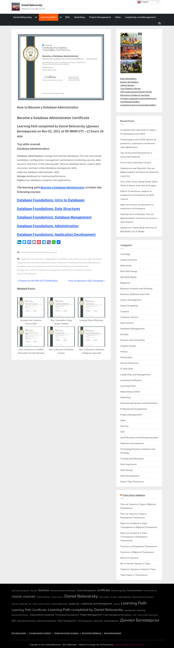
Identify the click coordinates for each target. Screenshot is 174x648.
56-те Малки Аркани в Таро (135, 563)
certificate (103, 590)
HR (30, 604)
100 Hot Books (127, 85)
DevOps (124, 334)
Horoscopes (126, 357)
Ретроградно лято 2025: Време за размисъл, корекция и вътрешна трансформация (138, 143)
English (145, 2)
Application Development (32, 259)
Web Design (126, 470)
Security (124, 426)
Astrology (125, 254)
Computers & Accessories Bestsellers (138, 105)
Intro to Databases (36, 266)
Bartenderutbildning (91, 633)
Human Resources (129, 363)
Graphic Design (128, 345)
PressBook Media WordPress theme (129, 644)
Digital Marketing (124, 597)
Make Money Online (130, 391)
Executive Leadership (20, 604)
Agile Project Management (20, 591)
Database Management (46, 252)
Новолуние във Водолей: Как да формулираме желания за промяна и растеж (139, 172)
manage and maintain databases (32, 270)
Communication (134, 590)
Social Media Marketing (26, 621)
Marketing (79, 17)
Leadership (73, 603)
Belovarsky (126, 265)
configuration (50, 259)
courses (29, 596)
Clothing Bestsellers (130, 101)
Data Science (127, 322)
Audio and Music (128, 259)
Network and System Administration (138, 403)
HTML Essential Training (41, 604)
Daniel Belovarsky (31, 5)
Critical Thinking (43, 597)
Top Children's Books (130, 88)
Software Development (132, 443)
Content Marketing (150, 591)
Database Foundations (67, 262)
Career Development (130, 300)
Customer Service (129, 317)
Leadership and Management (140, 17)
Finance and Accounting (132, 340)
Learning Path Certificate (29, 610)
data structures (94, 259)
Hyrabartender (19, 633)
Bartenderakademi (112, 633)
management (54, 270)
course (17, 596)
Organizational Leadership (42, 614)
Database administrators (28, 262)
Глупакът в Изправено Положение (138, 546)
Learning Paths (49, 17)
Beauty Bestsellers (129, 82)
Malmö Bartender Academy (67, 633)
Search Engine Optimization (148, 615)
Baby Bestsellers (128, 78)
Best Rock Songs (128, 271)
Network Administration (20, 615)
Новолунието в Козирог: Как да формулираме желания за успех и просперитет (138, 218)
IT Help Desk (126, 368)
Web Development (129, 475)
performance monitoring (72, 270)
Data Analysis (104, 597)
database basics (48, 262)
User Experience (128, 464)
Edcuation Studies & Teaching (134, 95)
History (124, 351)
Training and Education (132, 458)
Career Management (86, 590)
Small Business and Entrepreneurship (139, 437)
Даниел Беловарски (26, 273)
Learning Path (134, 603)
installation (22, 266)
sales (135, 615)
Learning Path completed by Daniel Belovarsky (67, 266)
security (87, 270)
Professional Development (133, 409)
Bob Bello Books (128, 277)
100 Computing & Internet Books (136, 91)
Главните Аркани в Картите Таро (138, 569)
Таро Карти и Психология (133, 575)
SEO (67, 17)
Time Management (84, 621)
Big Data (34, 591)
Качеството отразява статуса (135, 162)
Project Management (100, 17)
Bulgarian (125, 282)
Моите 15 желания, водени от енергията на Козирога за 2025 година (137, 195)
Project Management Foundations (117, 615)
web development (111, 621)
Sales (118, 17)
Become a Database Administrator (63, 187)
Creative (124, 311)
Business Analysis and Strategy (136, 288)
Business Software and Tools (135, 294)
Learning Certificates (130, 380)
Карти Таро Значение (132, 481)
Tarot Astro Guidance (134, 495)
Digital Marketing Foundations (143, 597)
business (43, 590)
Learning (116, 604)
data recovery (80, 259)
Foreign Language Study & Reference (138, 98)
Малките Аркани (129, 557)
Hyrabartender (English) (40, 633)
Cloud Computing (129, 305)
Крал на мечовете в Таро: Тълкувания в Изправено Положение (133, 537)
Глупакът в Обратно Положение (137, 552)
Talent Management (66, 620)
